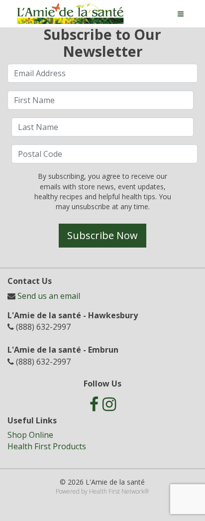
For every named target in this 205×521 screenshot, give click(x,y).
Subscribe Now (102, 235)
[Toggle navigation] (181, 13)
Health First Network (116, 491)
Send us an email (48, 295)
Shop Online (30, 434)
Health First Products (46, 446)
